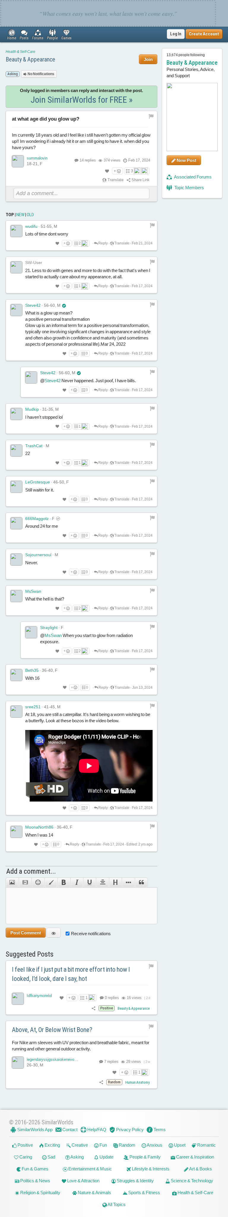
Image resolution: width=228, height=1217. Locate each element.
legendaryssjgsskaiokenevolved (54, 1059)
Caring (25, 1156)
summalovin (37, 158)
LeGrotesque (37, 482)
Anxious (154, 1145)
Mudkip (32, 409)
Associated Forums (192, 176)
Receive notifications (91, 933)
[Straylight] (31, 632)
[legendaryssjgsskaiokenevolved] (18, 1063)
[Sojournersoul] (16, 559)
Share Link (140, 180)
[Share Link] (93, 1008)
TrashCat (33, 445)
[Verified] (64, 305)
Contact (69, 1129)
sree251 (33, 706)
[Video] (25, 883)
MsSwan (33, 591)
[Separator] (128, 883)
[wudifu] (16, 231)
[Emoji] (37, 883)
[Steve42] (16, 310)
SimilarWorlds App (34, 1129)
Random (126, 1145)
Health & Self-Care (20, 52)
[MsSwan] (16, 596)
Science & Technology (191, 1180)
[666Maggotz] (16, 523)
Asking (77, 1156)
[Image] (12, 883)
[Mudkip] (16, 414)
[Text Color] (51, 883)
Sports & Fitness (143, 1192)
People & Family (145, 1156)
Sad (51, 1156)
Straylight (49, 627)
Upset (179, 1145)
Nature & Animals (94, 1192)
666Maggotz (37, 518)
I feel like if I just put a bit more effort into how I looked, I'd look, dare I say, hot (71, 974)
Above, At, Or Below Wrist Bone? (52, 1029)
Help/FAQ (96, 1129)
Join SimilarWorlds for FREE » (82, 99)
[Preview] (54, 933)
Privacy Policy (129, 1129)
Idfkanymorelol (39, 995)
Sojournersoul (38, 554)
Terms (159, 1129)
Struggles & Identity (135, 1180)
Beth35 (32, 670)
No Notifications (40, 74)
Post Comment (25, 932)
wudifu (31, 226)
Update (106, 1156)
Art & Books (200, 1168)
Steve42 (33, 305)
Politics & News (34, 1180)
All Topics (116, 1204)
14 (88, 160)
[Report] (152, 225)
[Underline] (89, 883)
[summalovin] (18, 161)
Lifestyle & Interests (150, 1168)
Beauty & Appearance (30, 59)
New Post (186, 160)
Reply (103, 243)
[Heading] (115, 883)
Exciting (52, 1145)
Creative (79, 1145)
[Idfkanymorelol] (18, 999)
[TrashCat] (16, 450)
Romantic (206, 1145)
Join (148, 59)
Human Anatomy (137, 1082)
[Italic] (76, 883)
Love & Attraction (82, 1180)
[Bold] (63, 883)
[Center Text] (102, 883)
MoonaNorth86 (39, 827)
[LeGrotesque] (16, 487)
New (20, 214)
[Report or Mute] (151, 116)
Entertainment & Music (89, 1168)
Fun (103, 1145)
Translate (115, 180)
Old (30, 214)
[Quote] (141, 883)
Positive (25, 1145)
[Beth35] (16, 675)
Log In (175, 34)
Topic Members (188, 187)
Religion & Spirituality (39, 1192)
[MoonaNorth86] (16, 832)
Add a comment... (31, 871)
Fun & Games (34, 1168)
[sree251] (16, 711)
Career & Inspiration (194, 1156)
